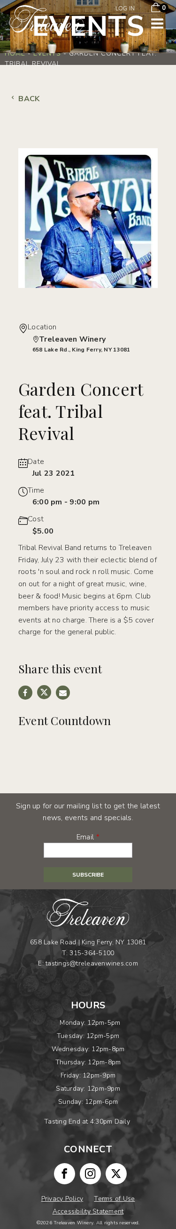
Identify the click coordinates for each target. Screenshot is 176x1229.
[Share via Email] (63, 693)
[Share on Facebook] (25, 693)
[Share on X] (44, 692)
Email (85, 837)
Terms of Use (114, 1198)
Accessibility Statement (88, 1211)
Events (47, 53)
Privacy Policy (62, 1198)
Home (15, 53)
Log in (125, 8)
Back (27, 99)
